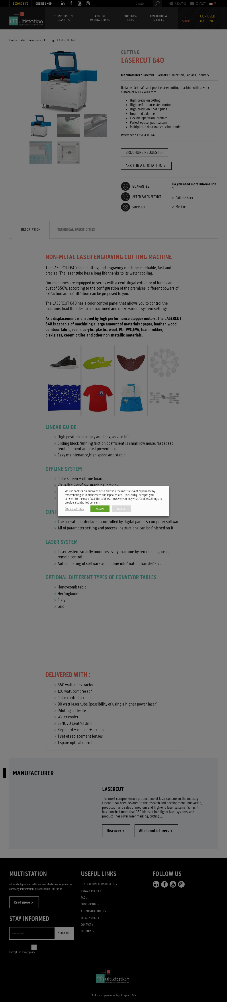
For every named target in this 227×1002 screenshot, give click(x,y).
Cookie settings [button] (74, 508)
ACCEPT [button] (100, 508)
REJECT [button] (121, 508)
